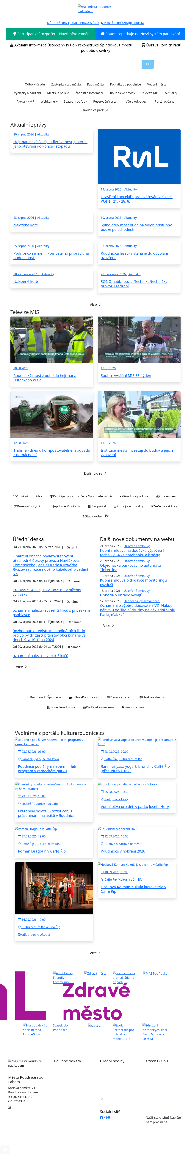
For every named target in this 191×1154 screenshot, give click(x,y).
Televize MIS (150, 93)
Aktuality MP (25, 101)
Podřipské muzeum (100, 707)
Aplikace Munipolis (67, 506)
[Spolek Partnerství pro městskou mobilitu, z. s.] (125, 1032)
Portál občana (164, 101)
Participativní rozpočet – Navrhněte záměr (52, 33)
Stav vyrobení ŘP (97, 516)
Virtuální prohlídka (29, 496)
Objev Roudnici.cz (62, 707)
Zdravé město (168, 496)
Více (94, 304)
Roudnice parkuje (95, 110)
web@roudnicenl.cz (159, 1126)
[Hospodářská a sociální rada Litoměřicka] (35, 1030)
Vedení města (156, 84)
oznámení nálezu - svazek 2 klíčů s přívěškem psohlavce (51, 612)
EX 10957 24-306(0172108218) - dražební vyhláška (47, 592)
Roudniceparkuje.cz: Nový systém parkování (142, 33)
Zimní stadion (134, 707)
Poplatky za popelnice (125, 84)
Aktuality (171, 93)
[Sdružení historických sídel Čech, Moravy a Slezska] (155, 1032)
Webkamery (49, 101)
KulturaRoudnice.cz (85, 697)
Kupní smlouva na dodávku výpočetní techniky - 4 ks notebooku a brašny (132, 552)
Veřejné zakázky (165, 506)
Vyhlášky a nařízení (27, 93)
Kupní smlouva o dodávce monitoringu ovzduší (133, 582)
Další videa (94, 473)
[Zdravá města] (95, 973)
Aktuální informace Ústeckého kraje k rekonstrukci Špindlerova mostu (73, 45)
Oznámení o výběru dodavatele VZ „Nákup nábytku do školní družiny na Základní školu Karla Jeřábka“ (137, 610)
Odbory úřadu (35, 84)
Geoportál (98, 506)
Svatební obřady (75, 101)
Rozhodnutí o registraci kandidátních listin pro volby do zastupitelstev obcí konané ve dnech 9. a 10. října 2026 (49, 635)
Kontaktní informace (26, 1107)
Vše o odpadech (137, 101)
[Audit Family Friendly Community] (65, 977)
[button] (5, 1149)
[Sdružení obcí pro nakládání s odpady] (125, 977)
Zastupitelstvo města (66, 84)
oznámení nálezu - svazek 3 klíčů (40, 655)
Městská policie (58, 93)
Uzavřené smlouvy (137, 546)
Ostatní (72, 547)
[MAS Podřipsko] (155, 973)
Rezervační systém (106, 101)
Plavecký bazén (120, 697)
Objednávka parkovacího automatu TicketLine (130, 567)
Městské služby (153, 697)
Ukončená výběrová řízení (142, 601)
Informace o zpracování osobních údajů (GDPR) (68, 1098)
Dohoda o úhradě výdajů (121, 595)
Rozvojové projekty (130, 506)
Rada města (95, 84)
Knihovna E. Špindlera (45, 697)
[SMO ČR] (95, 1025)
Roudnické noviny (122, 93)
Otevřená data (68, 1077)
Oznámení (75, 581)
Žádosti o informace (89, 93)
